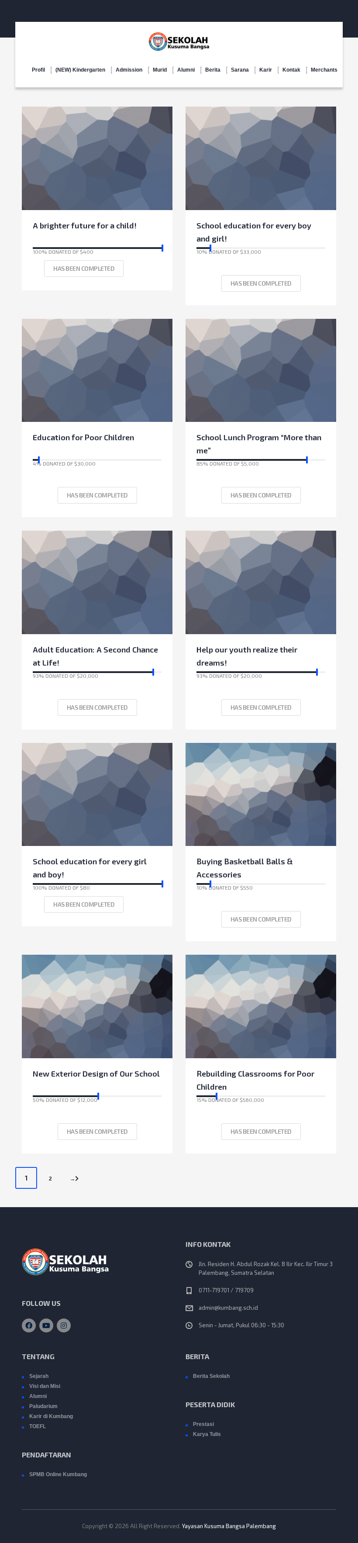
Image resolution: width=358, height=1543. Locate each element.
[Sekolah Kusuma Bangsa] (179, 39)
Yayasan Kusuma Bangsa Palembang (229, 1525)
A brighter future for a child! (85, 225)
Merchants (324, 70)
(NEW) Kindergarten (80, 70)
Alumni (186, 70)
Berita (212, 70)
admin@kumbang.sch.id (228, 1307)
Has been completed (83, 268)
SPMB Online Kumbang (58, 1474)
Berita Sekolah (211, 1376)
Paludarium (43, 1406)
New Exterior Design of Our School (96, 1073)
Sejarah (38, 1376)
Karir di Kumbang (51, 1416)
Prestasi (203, 1424)
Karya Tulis (207, 1434)
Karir (265, 70)
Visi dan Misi (44, 1386)
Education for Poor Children (83, 437)
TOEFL (37, 1426)
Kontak (291, 70)
